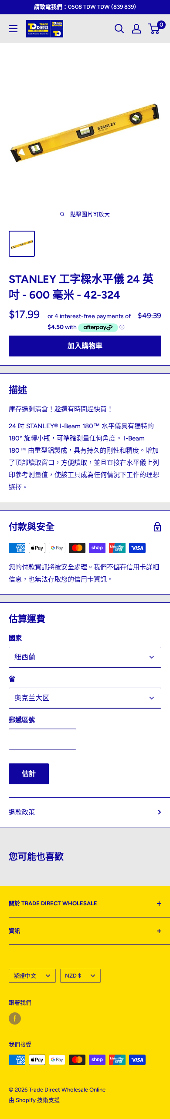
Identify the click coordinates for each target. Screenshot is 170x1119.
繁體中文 (25, 975)
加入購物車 (85, 346)
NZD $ (73, 975)
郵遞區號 (22, 720)
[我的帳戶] (136, 29)
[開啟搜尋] (119, 29)
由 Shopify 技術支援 (34, 1100)
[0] (154, 29)
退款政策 (22, 812)
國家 (15, 638)
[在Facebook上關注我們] (15, 1018)
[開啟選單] (13, 28)
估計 (29, 774)
